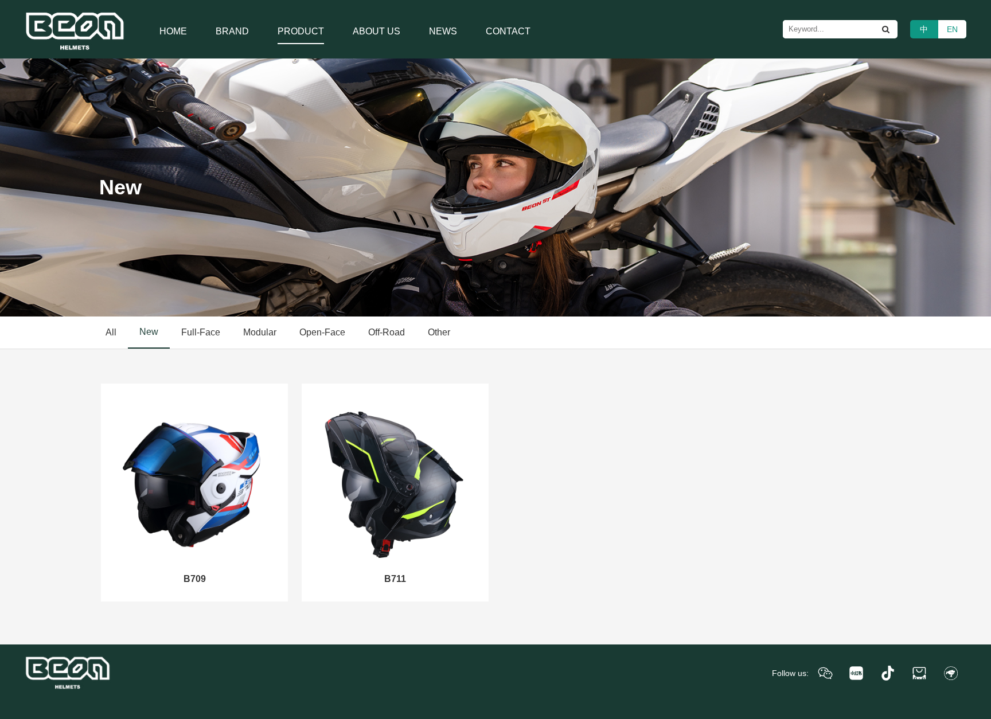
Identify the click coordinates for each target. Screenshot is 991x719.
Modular (259, 332)
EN (952, 29)
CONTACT (508, 31)
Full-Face (200, 332)
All (111, 332)
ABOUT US (376, 31)
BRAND (232, 31)
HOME (173, 31)
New (148, 332)
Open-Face (322, 332)
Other (439, 332)
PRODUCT (301, 31)
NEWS (443, 31)
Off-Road (386, 332)
